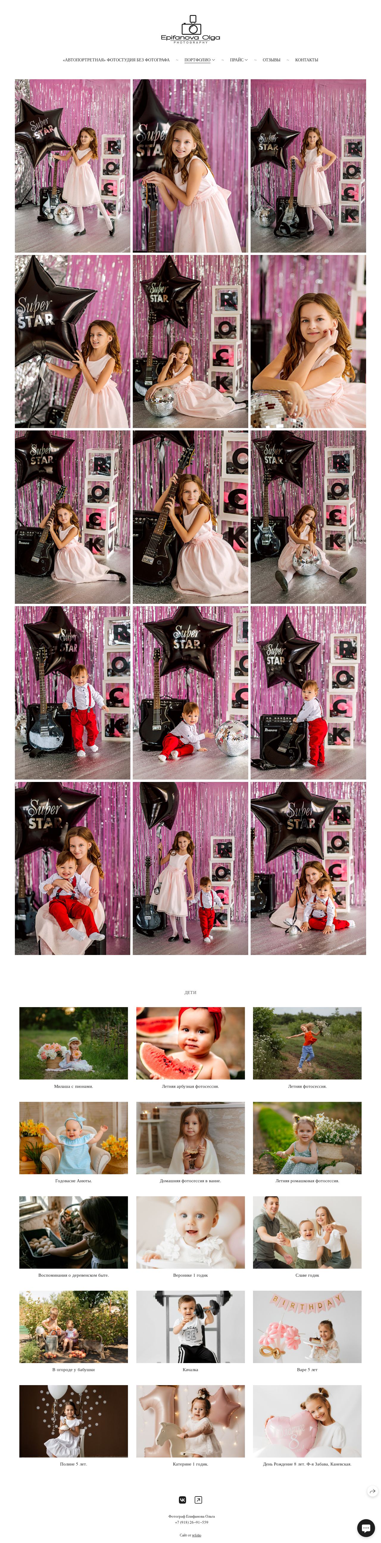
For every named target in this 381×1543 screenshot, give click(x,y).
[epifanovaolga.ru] (190, 29)
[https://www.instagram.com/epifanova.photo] (198, 1499)
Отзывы (271, 60)
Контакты (306, 60)
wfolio (196, 1535)
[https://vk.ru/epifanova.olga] (182, 1499)
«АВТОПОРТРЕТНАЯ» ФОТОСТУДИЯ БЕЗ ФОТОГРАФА (116, 60)
